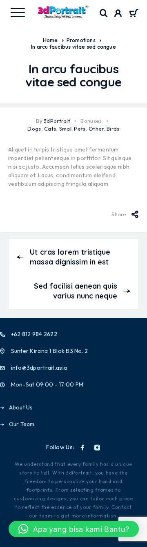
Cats (50, 128)
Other (96, 128)
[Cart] (133, 14)
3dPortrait (57, 121)
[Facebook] (82, 447)
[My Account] (118, 14)
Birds (113, 128)
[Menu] (17, 12)
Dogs (34, 128)
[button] (74, 529)
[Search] (104, 13)
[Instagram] (97, 447)
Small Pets (72, 128)
